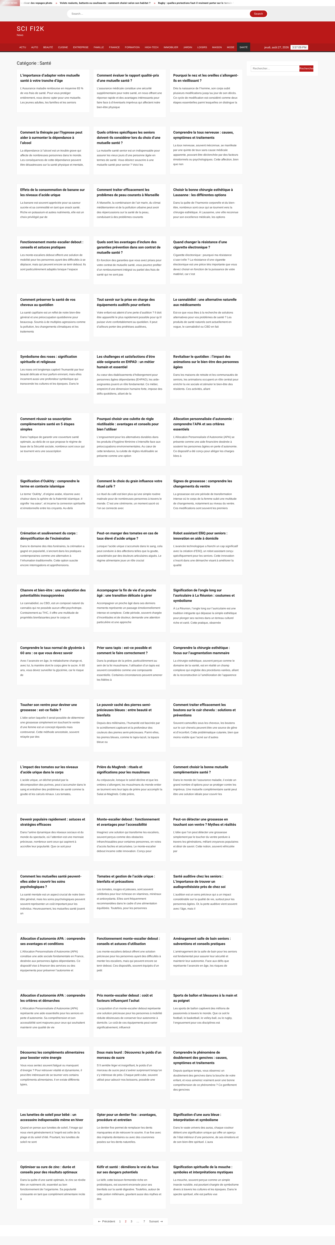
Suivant (154, 1221)
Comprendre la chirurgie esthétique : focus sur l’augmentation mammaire (201, 650)
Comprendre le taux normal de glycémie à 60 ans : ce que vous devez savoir (52, 650)
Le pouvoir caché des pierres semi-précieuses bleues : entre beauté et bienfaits (124, 710)
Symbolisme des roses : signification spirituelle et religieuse (48, 359)
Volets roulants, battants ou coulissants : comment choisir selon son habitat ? (66, 3)
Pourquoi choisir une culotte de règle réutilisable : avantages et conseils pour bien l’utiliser (128, 424)
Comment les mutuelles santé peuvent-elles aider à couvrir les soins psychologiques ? (50, 881)
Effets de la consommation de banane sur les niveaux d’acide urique (52, 192)
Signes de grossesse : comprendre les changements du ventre (202, 484)
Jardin (187, 47)
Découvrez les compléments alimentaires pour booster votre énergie (52, 1055)
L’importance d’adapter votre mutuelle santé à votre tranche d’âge (50, 78)
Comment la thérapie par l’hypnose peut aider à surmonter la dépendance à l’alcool (51, 137)
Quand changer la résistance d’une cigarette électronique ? (200, 245)
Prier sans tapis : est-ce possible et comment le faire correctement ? (124, 650)
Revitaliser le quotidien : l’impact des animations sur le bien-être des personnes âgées (206, 362)
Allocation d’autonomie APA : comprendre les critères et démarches (52, 998)
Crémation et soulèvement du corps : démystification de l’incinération (48, 536)
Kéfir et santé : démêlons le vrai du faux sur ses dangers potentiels (128, 1169)
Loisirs (202, 47)
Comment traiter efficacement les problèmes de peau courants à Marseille (128, 192)
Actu (22, 47)
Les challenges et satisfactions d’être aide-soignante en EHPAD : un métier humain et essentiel (126, 362)
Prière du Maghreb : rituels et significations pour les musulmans (123, 770)
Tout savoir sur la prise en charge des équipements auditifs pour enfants (126, 302)
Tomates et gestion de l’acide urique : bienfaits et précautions (126, 879)
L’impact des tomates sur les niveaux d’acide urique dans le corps (49, 770)
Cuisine (63, 47)
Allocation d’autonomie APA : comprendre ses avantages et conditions (52, 941)
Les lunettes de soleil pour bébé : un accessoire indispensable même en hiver (51, 1117)
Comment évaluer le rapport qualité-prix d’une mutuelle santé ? (128, 78)
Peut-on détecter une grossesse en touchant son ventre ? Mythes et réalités (204, 822)
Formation (132, 47)
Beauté (48, 47)
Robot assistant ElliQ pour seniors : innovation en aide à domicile (200, 536)
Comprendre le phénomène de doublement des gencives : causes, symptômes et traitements (200, 1057)
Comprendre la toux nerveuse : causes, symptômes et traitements (203, 135)
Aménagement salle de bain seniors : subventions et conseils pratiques (202, 941)
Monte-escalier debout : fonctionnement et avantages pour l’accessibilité (128, 822)
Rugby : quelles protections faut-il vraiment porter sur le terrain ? (157, 3)
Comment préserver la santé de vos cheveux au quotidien (47, 302)
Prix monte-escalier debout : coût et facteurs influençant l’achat (125, 998)
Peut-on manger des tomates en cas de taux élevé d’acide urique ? (127, 536)
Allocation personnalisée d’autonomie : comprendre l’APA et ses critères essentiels (203, 424)
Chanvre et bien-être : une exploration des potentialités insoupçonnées (53, 593)
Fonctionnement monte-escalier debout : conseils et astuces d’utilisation (128, 941)
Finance (114, 47)
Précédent (108, 1221)
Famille (99, 47)
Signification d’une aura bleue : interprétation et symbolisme (197, 1117)
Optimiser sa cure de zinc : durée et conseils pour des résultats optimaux (48, 1169)
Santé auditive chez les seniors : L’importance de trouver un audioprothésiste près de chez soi (199, 881)
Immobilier (171, 47)
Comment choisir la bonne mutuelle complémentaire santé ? (200, 770)
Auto (34, 47)
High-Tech (151, 47)
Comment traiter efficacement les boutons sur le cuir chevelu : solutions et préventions (204, 710)
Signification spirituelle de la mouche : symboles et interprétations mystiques (203, 1169)
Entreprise (80, 47)
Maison (217, 47)
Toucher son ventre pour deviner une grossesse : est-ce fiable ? (48, 707)
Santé (244, 47)
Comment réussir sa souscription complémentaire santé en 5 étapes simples (47, 424)
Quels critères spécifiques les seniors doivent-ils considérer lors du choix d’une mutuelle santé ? (128, 137)
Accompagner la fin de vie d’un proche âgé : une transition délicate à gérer (126, 593)
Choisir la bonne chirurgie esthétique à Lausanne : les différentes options (203, 192)
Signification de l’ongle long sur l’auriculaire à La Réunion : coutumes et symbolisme (204, 595)
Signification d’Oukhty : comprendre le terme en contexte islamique (50, 484)
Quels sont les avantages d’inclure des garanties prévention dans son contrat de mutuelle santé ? (129, 247)
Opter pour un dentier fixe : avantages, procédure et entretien (127, 1117)
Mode (230, 47)
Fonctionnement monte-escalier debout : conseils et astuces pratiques (51, 245)
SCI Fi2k (30, 28)
